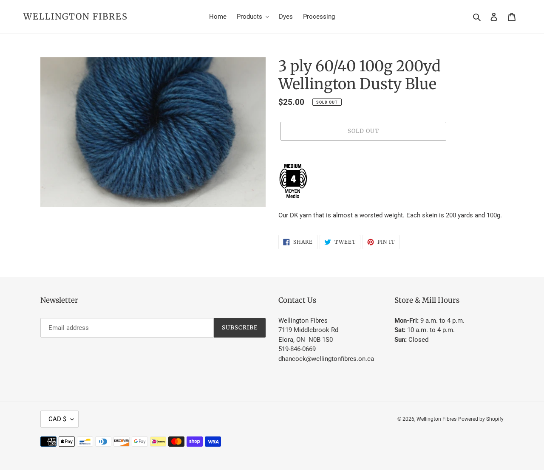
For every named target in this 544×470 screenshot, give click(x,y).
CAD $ (57, 419)
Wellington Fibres (75, 16)
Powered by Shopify (481, 419)
